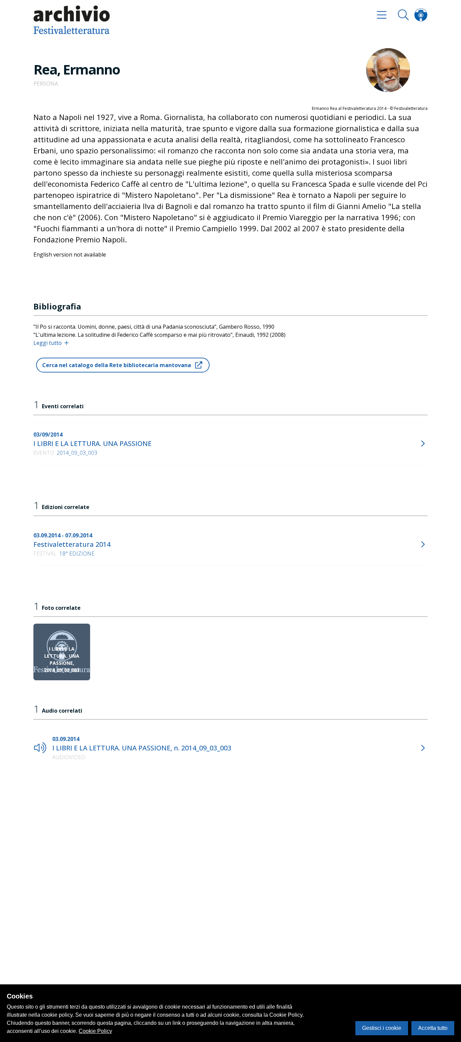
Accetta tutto (433, 1028)
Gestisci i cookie (381, 1028)
